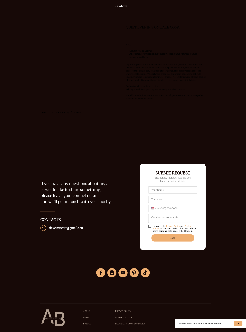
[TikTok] (145, 272)
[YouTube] (123, 272)
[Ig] (111, 272)
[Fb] (100, 272)
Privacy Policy (173, 226)
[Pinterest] (134, 272)
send (173, 238)
